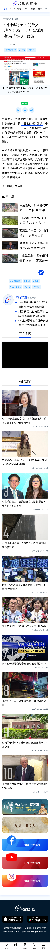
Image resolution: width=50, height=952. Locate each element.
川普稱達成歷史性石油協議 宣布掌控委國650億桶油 (33, 314)
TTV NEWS (7, 19)
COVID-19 (16, 287)
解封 (32, 50)
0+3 (28, 287)
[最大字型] (31, 110)
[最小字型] (18, 110)
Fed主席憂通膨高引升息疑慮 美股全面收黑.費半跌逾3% (33, 323)
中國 (23, 50)
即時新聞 (21, 297)
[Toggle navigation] (43, 945)
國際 (16, 19)
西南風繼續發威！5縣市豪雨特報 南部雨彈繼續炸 (33, 304)
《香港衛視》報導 (31, 123)
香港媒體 (11, 50)
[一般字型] (25, 110)
